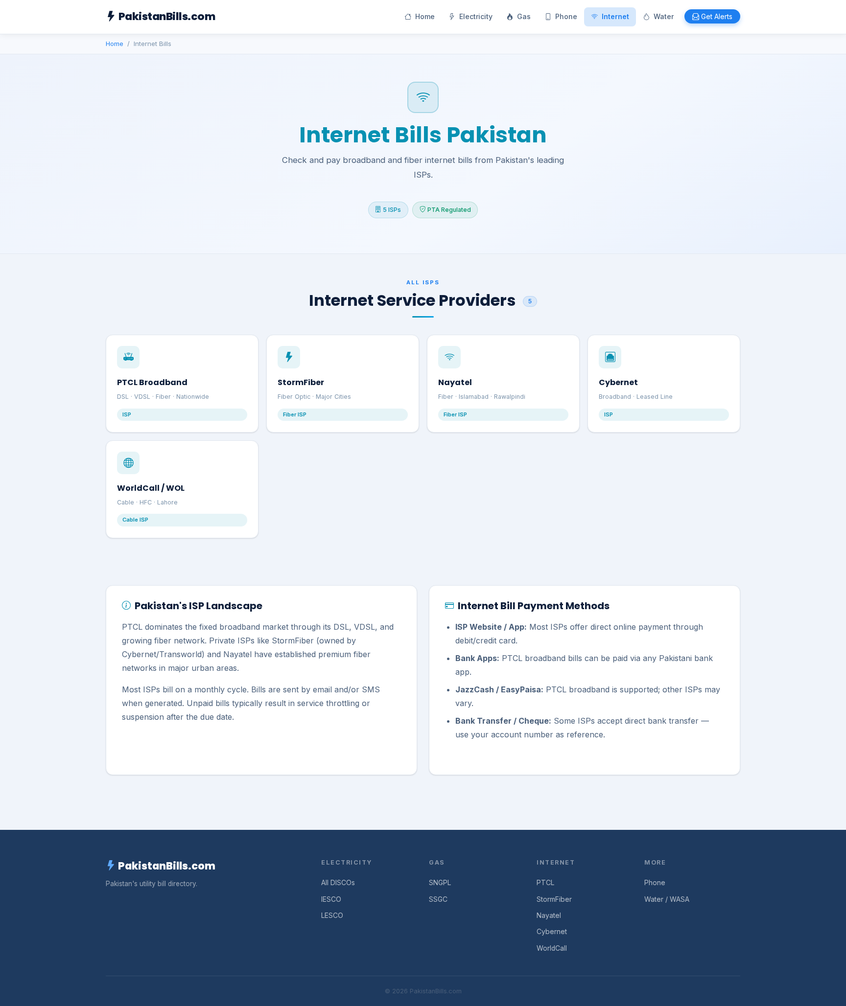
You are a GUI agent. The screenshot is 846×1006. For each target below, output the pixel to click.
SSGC (438, 899)
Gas (524, 16)
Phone (566, 16)
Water (664, 16)
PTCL (545, 883)
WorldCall (552, 948)
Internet (615, 16)
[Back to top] (819, 989)
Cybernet (552, 932)
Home (425, 16)
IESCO (331, 899)
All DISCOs (338, 883)
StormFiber (554, 899)
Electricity (476, 16)
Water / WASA (666, 899)
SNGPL (440, 883)
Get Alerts (716, 16)
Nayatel (549, 915)
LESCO (332, 915)
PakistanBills (166, 16)
